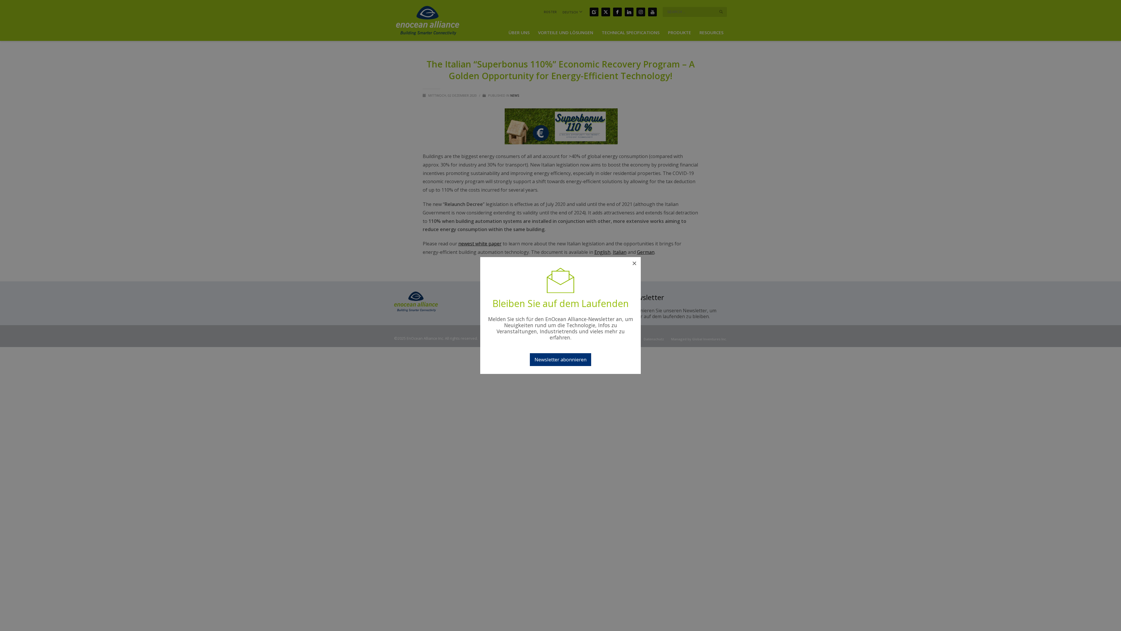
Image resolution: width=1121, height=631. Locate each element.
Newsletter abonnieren (560, 359)
